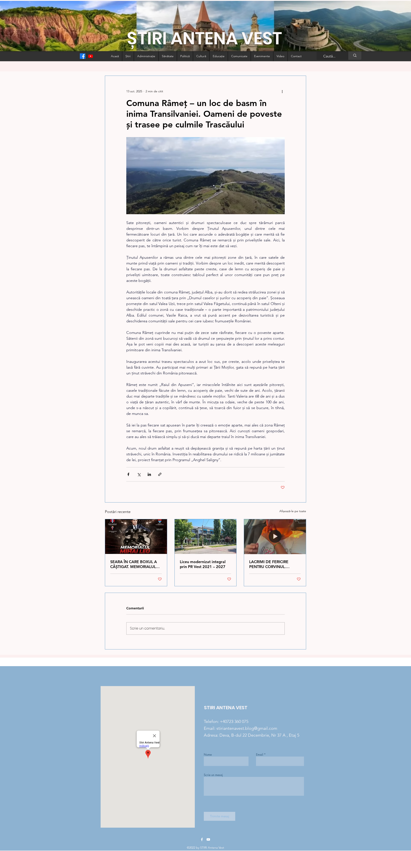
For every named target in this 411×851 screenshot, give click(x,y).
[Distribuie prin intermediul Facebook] (128, 474)
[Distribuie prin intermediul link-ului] (160, 474)
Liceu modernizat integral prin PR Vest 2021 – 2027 (203, 564)
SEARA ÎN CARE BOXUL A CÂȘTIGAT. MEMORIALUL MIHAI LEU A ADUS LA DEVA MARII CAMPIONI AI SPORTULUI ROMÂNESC (134, 564)
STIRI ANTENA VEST (225, 707)
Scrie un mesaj (213, 774)
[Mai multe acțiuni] (282, 91)
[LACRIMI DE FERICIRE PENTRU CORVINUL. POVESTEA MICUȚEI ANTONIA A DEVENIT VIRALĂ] (275, 536)
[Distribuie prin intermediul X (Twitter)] (139, 474)
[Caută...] (354, 55)
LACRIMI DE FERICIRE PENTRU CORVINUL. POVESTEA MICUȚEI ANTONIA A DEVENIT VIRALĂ (269, 564)
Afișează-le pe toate (292, 511)
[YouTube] (208, 839)
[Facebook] (82, 56)
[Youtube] (90, 56)
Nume (208, 754)
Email (259, 754)
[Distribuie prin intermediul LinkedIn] (149, 474)
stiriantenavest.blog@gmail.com (246, 728)
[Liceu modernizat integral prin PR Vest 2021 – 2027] (206, 536)
